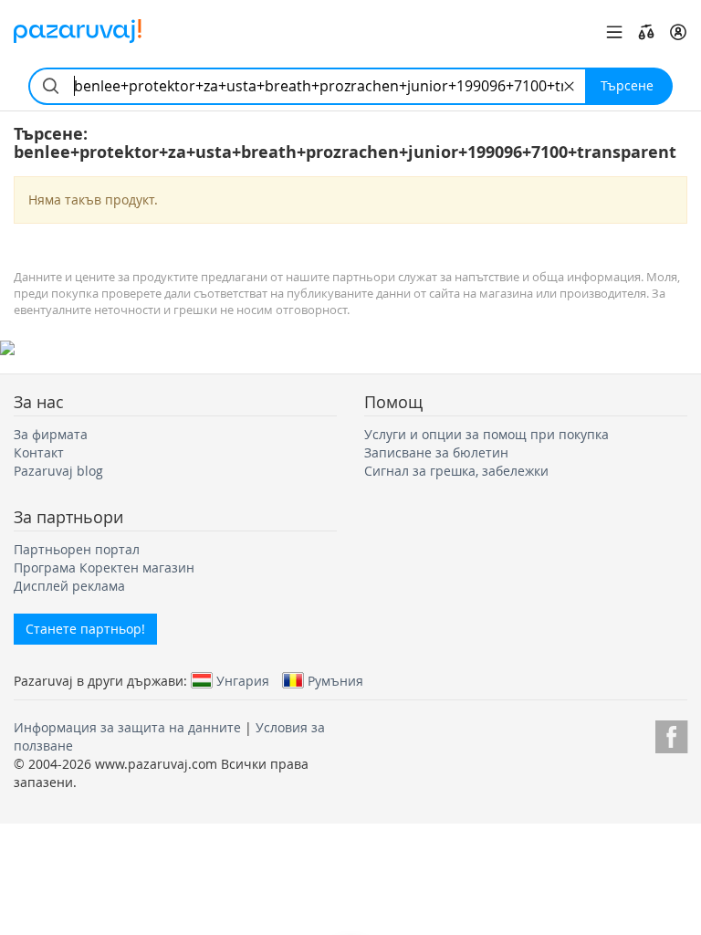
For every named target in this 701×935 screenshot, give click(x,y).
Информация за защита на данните (127, 727)
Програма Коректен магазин (104, 567)
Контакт (39, 452)
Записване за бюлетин (436, 452)
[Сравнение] (646, 32)
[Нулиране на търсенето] (569, 86)
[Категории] (614, 32)
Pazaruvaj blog (58, 470)
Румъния (335, 680)
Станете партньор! (85, 628)
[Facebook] (671, 733)
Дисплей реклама (69, 585)
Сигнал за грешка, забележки (456, 470)
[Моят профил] (678, 32)
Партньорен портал (77, 549)
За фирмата (51, 434)
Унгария (242, 680)
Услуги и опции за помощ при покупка (486, 434)
